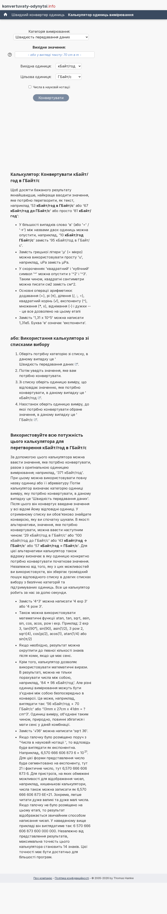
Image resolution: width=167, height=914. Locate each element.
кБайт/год (28, 398)
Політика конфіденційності (72, 878)
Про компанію (42, 878)
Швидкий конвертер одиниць (38, 15)
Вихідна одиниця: (36, 66)
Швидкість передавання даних (46, 364)
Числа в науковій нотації (51, 87)
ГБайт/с (26, 420)
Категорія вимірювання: (49, 31)
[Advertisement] (51, 138)
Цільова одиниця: (36, 77)
